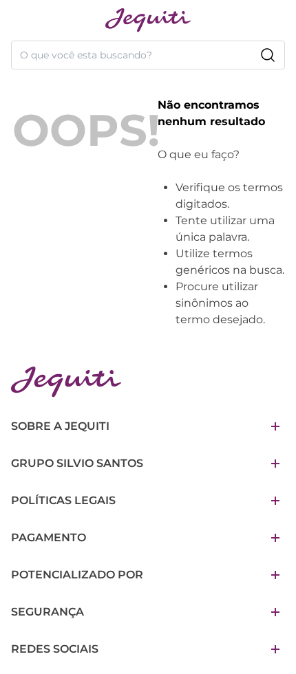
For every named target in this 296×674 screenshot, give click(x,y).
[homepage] (148, 20)
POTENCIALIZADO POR (77, 574)
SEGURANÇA (47, 611)
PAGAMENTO (48, 537)
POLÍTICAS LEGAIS (63, 500)
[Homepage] (66, 382)
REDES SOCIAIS (54, 648)
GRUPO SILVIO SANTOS (77, 463)
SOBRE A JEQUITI (60, 426)
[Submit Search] (267, 55)
